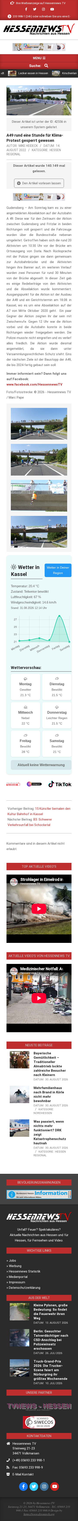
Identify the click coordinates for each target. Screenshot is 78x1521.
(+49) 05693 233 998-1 (29, 1460)
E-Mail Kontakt (23, 1474)
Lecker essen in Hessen (19, 73)
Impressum (17, 1282)
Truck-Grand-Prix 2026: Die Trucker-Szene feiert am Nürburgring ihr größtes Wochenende (50, 1370)
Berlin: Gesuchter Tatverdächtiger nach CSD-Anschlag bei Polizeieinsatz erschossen (51, 1340)
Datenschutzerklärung (24, 1288)
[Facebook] (13, 784)
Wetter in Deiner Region (58, 570)
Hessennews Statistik (24, 1271)
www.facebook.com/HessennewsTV (34, 384)
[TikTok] (60, 784)
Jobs (12, 1261)
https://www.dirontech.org (39, 1514)
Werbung (15, 1266)
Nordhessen (43, 1113)
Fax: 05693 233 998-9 (28, 1467)
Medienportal (18, 1277)
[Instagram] (34, 784)
